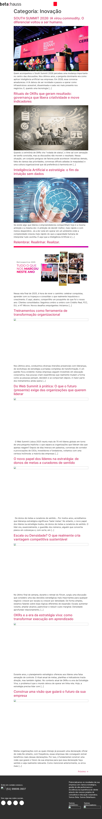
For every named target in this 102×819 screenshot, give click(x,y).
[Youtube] (15, 803)
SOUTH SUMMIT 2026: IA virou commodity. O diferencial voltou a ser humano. (49, 20)
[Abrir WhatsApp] (96, 812)
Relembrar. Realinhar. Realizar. (37, 242)
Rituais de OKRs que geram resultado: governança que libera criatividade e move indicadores (46, 97)
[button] (55, 4)
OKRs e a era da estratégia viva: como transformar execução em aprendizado (43, 617)
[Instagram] (3, 803)
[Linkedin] (9, 803)
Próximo (83, 771)
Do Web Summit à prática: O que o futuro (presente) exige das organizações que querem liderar (50, 390)
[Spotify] (22, 803)
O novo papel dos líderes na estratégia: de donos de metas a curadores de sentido (46, 461)
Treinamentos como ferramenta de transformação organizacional (40, 312)
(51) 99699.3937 (16, 788)
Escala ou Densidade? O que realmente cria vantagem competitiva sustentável (47, 537)
